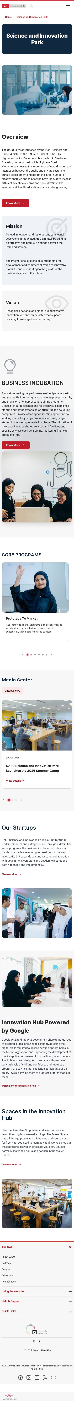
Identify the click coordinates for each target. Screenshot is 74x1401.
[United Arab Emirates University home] (14, 6)
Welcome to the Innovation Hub (19, 1085)
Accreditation (9, 1281)
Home (8, 17)
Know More (13, 203)
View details (13, 780)
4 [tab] (39, 654)
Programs (7, 1269)
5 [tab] (43, 654)
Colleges (6, 1263)
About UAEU (8, 1256)
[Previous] (23, 654)
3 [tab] (35, 654)
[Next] (51, 654)
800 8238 (46, 1350)
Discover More (9, 874)
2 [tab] (31, 654)
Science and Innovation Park (32, 17)
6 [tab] (46, 654)
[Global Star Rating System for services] (31, 6)
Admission (7, 1275)
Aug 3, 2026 (37, 1368)
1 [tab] (27, 654)
